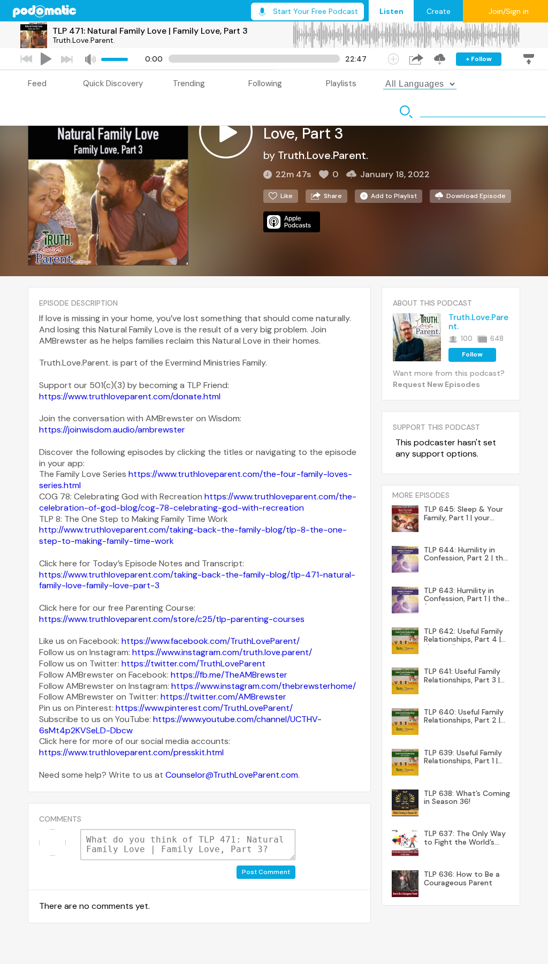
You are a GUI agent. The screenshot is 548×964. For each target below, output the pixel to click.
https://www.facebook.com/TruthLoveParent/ (210, 641)
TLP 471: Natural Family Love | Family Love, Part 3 (150, 30)
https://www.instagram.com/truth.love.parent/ (222, 652)
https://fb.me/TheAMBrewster (229, 674)
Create (439, 11)
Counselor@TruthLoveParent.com (231, 774)
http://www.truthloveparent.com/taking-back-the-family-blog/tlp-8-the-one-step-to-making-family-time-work (193, 535)
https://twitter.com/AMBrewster (223, 696)
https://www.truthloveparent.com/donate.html (129, 396)
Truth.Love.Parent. (83, 40)
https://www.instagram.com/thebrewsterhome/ (263, 686)
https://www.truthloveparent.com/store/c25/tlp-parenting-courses (172, 619)
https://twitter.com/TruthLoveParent (193, 663)
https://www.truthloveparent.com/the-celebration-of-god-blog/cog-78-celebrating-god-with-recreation (197, 502)
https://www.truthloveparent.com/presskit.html (131, 752)
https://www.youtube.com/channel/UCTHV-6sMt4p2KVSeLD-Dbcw (180, 724)
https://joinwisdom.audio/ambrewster (112, 429)
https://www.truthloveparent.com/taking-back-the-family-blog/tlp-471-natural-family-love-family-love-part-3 (197, 580)
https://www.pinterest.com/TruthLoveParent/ (204, 707)
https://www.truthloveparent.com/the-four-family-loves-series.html (195, 479)
